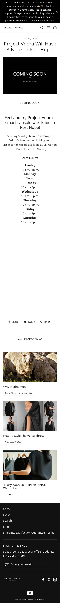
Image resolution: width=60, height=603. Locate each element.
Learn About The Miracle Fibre (18, 392)
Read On (11, 494)
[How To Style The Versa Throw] (30, 416)
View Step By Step (13, 441)
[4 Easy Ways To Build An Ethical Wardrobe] (30, 465)
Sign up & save (15, 545)
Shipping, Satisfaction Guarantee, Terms (28, 532)
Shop (6, 526)
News (6, 508)
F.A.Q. (6, 514)
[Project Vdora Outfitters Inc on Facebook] (43, 579)
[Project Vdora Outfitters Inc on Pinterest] (49, 579)
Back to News (32, 339)
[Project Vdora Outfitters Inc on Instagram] (55, 579)
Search (7, 520)
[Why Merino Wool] (30, 367)
